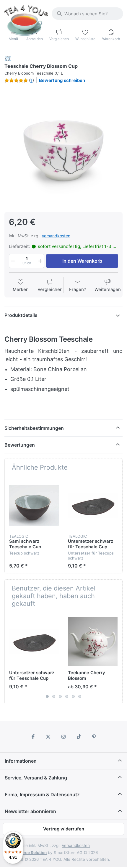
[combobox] (87, 13)
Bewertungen (19, 445)
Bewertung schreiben (62, 80)
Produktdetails (21, 315)
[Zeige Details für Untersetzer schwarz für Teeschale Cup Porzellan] (93, 505)
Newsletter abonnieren (30, 811)
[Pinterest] (93, 736)
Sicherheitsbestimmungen (34, 428)
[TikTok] (78, 736)
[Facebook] (33, 736)
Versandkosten (56, 235)
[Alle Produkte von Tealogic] (8, 58)
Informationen (21, 761)
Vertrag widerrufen (63, 829)
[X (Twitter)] (48, 736)
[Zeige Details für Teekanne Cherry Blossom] (93, 641)
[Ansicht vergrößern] (63, 147)
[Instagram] (63, 736)
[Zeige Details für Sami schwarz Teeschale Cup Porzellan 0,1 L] (34, 505)
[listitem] (63, 147)
